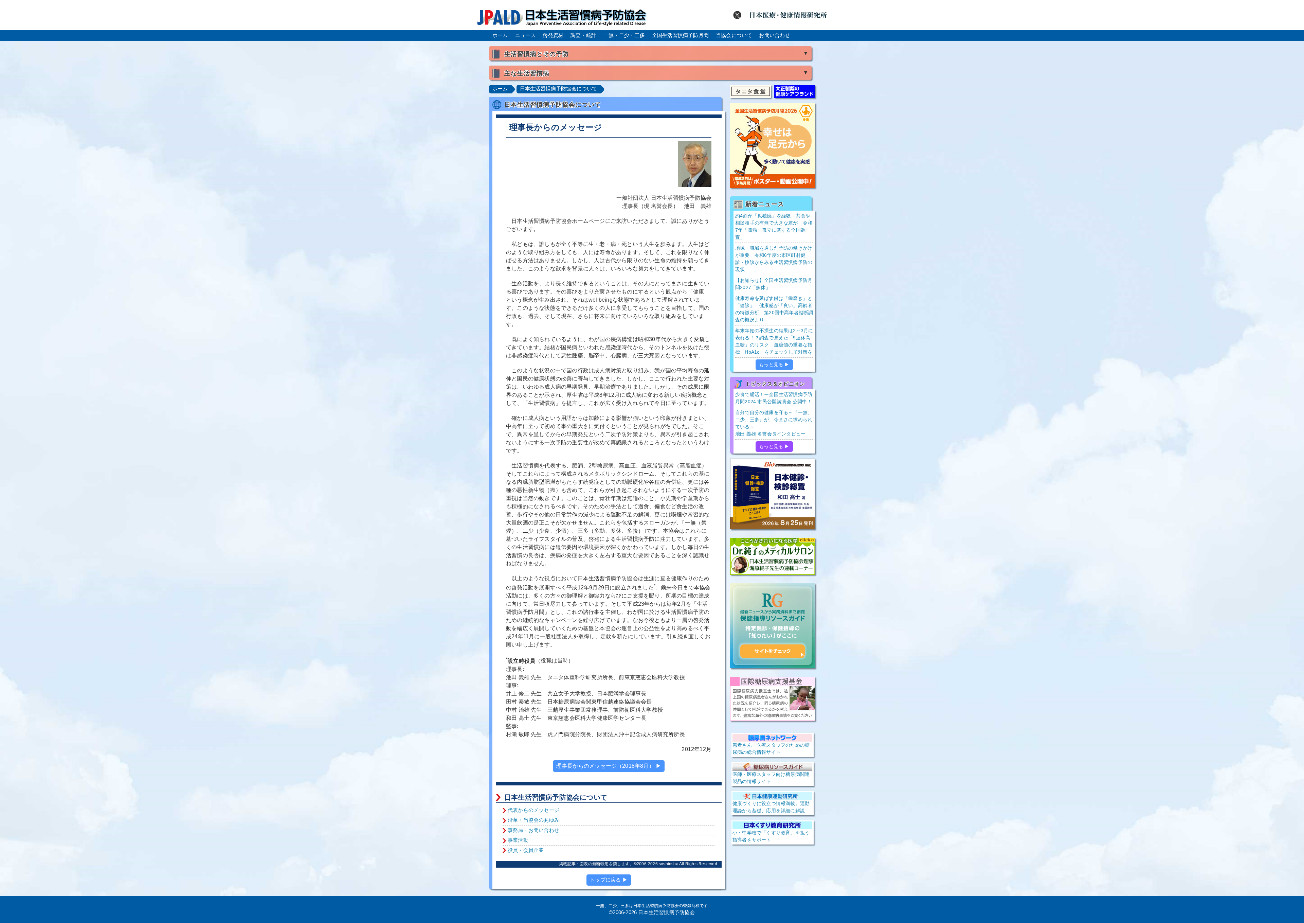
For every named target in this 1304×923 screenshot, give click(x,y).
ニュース (525, 35)
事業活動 (518, 840)
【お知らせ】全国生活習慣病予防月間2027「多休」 (773, 284)
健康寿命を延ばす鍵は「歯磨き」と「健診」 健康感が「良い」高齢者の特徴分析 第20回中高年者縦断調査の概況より (774, 309)
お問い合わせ (774, 35)
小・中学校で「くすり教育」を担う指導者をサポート (771, 836)
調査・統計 (583, 35)
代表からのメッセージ (533, 810)
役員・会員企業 (526, 850)
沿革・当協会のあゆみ (533, 820)
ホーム (500, 35)
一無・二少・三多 (624, 35)
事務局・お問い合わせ (533, 830)
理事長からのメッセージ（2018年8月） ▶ (608, 766)
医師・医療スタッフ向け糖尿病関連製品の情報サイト (771, 777)
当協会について (734, 35)
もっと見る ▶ (774, 364)
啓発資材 (553, 35)
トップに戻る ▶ (609, 880)
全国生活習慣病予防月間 (680, 35)
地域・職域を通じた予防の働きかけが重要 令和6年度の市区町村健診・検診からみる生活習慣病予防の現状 (773, 258)
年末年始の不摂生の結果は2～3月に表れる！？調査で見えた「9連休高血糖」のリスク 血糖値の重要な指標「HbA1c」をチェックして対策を (774, 341)
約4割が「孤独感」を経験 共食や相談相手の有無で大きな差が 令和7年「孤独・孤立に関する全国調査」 (773, 226)
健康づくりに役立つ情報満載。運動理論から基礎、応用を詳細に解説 (771, 807)
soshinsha (668, 864)
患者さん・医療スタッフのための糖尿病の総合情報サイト (771, 748)
